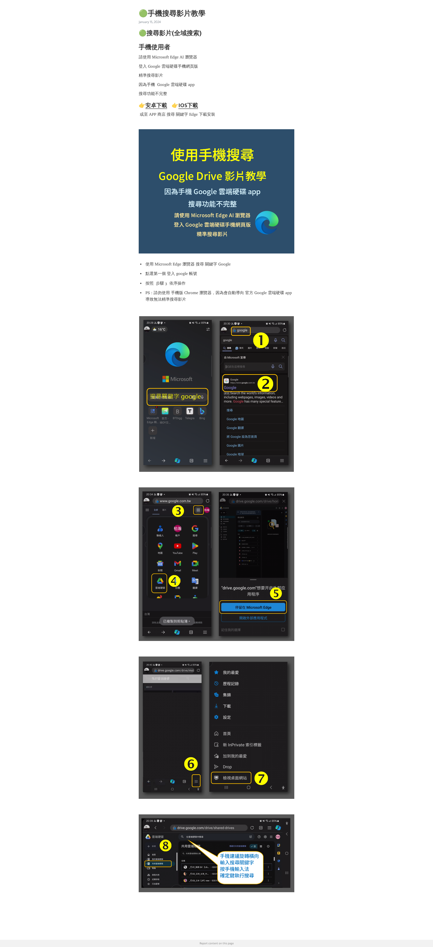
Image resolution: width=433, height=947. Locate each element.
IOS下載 (188, 105)
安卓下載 (156, 105)
